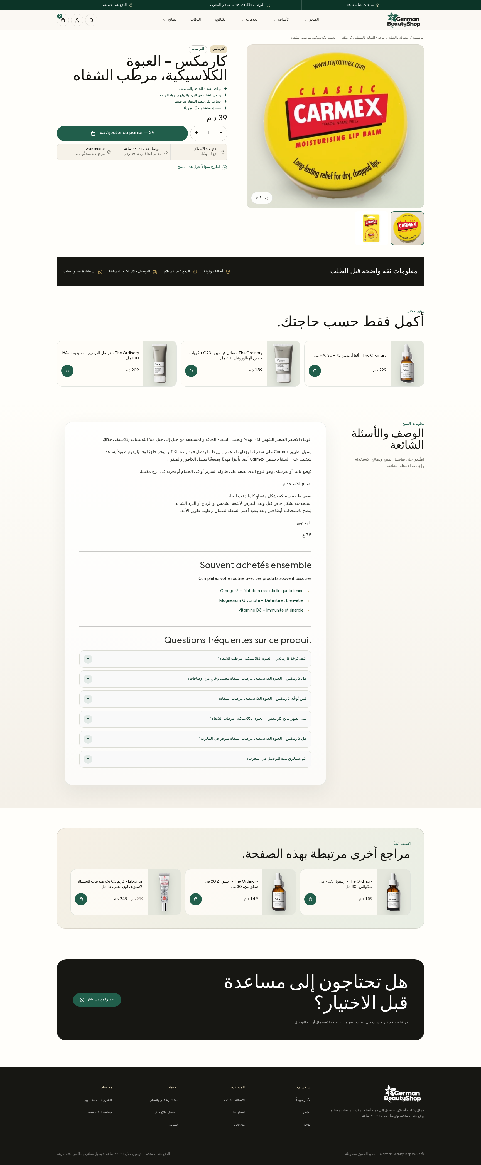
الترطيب (198, 49)
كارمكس (218, 49)
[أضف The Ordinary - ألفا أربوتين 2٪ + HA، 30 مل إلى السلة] (315, 371)
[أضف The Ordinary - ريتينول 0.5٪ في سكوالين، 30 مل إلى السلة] (310, 899)
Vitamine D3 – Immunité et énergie (271, 610)
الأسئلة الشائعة (234, 1100)
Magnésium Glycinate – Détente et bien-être (261, 601)
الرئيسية (418, 38)
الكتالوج (221, 20)
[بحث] (91, 20)
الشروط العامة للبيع (98, 1100)
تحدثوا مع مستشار (101, 1000)
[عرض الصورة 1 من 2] (407, 228)
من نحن (239, 1125)
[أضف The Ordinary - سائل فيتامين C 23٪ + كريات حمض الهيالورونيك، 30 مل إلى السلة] (191, 371)
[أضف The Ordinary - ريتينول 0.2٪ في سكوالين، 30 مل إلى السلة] (196, 899)
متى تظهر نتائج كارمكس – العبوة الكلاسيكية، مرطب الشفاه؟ (258, 719)
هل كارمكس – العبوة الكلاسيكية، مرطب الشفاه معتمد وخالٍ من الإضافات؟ (246, 679)
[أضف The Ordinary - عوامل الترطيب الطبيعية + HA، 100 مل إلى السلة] (67, 371)
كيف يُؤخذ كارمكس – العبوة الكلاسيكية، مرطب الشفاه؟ (262, 659)
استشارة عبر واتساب (163, 1100)
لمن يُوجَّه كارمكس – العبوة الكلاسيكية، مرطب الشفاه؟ (262, 699)
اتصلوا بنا (239, 1112)
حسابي (173, 1125)
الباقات (195, 20)
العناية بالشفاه (365, 38)
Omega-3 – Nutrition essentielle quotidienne (261, 591)
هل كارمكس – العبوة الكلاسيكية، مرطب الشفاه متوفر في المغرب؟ (252, 739)
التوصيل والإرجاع (166, 1112)
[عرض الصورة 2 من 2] (371, 228)
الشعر (307, 1112)
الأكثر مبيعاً (303, 1100)
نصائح (172, 20)
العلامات (252, 20)
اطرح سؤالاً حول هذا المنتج (199, 167)
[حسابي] (77, 20)
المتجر (314, 20)
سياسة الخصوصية (99, 1112)
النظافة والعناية (398, 38)
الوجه (381, 38)
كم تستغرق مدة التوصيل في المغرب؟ (276, 759)
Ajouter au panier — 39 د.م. (126, 133)
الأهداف (284, 20)
